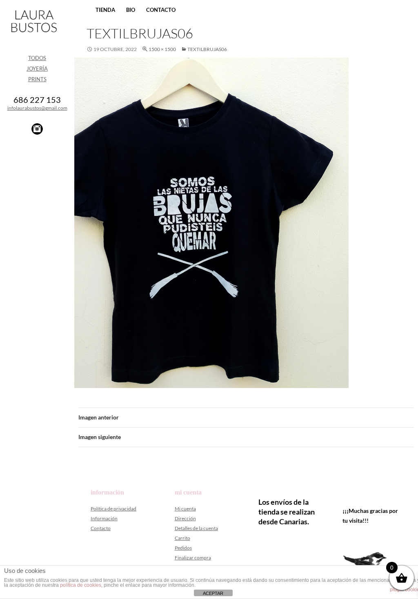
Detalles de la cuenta (196, 528)
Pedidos (183, 548)
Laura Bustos (33, 35)
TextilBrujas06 (207, 49)
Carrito (182, 538)
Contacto (161, 10)
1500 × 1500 (162, 49)
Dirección (185, 518)
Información (104, 518)
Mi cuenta (185, 509)
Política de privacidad (113, 509)
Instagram (37, 129)
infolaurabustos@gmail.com (37, 108)
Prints (37, 79)
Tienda (105, 10)
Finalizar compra (193, 558)
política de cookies (80, 585)
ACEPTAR (213, 593)
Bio (130, 10)
